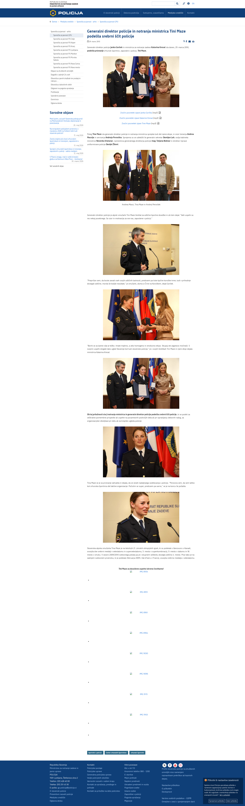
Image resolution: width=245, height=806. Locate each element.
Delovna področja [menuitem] (131, 13)
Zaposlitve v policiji (132, 794)
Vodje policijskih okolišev (98, 778)
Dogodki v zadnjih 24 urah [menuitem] (60, 75)
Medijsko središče (57, 797)
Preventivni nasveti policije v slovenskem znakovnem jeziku (184, 3)
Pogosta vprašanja (132, 797)
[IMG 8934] (143, 580)
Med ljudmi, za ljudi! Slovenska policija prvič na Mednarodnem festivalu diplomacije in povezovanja (66, 121)
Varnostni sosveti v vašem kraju (100, 781)
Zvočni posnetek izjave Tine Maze (136, 123)
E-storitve (128, 774)
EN (193, 4)
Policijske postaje (94, 768)
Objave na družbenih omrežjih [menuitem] (62, 71)
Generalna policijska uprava (99, 774)
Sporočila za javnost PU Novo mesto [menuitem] (66, 67)
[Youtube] (175, 765)
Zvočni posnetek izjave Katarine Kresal (136, 118)
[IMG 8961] (143, 621)
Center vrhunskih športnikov (116, 752)
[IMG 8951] (143, 600)
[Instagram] (181, 765)
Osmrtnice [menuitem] (55, 99)
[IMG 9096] (143, 682)
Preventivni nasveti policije (61, 794)
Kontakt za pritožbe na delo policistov (103, 791)
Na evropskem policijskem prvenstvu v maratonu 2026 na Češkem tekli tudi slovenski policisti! (64, 131)
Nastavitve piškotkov (171, 785)
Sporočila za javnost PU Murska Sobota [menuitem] (65, 58)
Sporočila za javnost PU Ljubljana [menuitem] (65, 50)
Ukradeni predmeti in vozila (136, 784)
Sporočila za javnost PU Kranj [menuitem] (64, 46)
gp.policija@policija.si (67, 787)
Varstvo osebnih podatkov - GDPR (176, 798)
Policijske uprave (94, 771)
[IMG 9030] (143, 662)
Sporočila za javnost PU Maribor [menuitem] (65, 54)
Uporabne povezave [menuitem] (58, 96)
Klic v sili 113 (129, 768)
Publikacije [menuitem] (55, 92)
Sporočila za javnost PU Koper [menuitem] (64, 43)
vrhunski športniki (137, 752)
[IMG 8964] (143, 641)
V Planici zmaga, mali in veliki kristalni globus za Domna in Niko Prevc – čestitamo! (66, 158)
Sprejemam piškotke (216, 801)
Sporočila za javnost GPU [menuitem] (62, 35)
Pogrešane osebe (131, 787)
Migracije (128, 801)
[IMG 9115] (143, 703)
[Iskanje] (177, 4)
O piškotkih (167, 788)
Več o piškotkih (225, 795)
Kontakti (190, 13)
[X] (164, 765)
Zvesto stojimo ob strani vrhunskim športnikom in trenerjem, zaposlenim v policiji (64, 141)
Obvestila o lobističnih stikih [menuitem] (61, 85)
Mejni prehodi (130, 778)
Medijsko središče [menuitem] (175, 13)
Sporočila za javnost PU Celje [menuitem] (64, 39)
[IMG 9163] (143, 723)
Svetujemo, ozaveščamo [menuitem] (153, 13)
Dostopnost (188, 3)
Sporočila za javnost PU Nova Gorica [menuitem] (66, 64)
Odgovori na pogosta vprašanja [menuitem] (62, 88)
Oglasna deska (56, 103)
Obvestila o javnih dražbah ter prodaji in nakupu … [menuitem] (66, 79)
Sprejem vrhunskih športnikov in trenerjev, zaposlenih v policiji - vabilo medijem (66, 150)
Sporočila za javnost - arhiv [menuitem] (61, 32)
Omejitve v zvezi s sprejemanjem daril (178, 801)
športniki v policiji (95, 752)
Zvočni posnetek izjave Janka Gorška (136, 112)
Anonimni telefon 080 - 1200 (137, 771)
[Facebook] (170, 765)
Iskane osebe (130, 791)
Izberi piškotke (231, 801)
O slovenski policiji (58, 791)
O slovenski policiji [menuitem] (111, 13)
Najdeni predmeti (132, 781)
